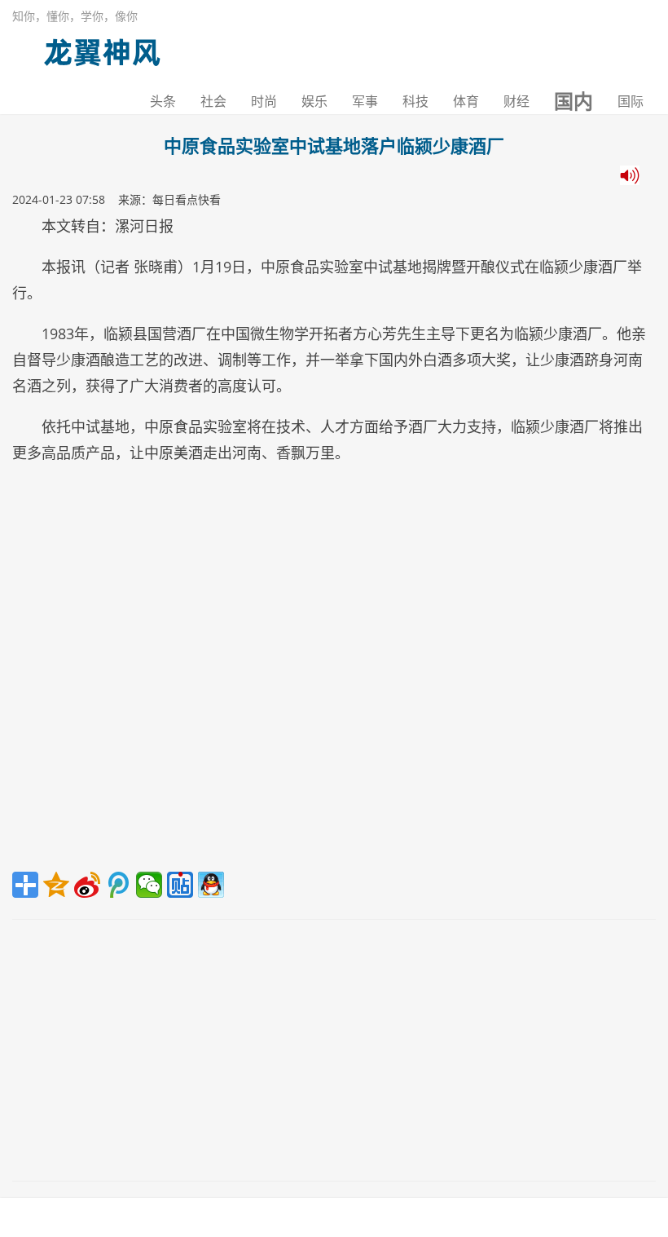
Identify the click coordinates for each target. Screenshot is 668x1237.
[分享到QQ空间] (56, 885)
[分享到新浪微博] (87, 885)
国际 (630, 101)
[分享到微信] (149, 885)
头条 (163, 101)
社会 (213, 101)
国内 (573, 101)
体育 (466, 101)
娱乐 (314, 101)
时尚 (264, 101)
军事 (365, 101)
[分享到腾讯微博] (118, 885)
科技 (415, 101)
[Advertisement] (334, 673)
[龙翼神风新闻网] (101, 48)
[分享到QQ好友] (211, 885)
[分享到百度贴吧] (180, 885)
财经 (516, 101)
